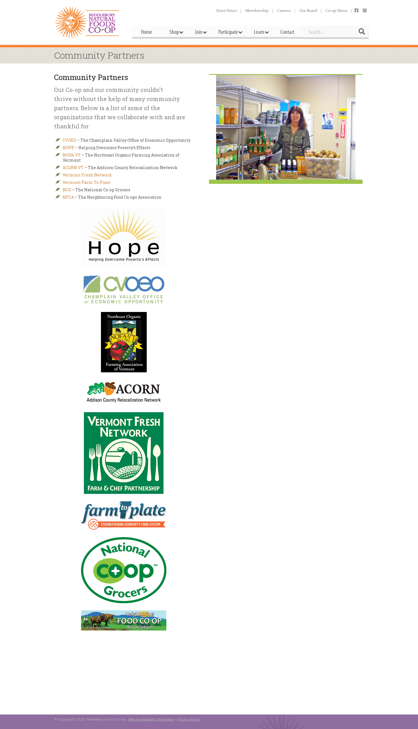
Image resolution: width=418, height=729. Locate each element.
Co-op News (336, 10)
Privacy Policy (188, 719)
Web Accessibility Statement (151, 719)
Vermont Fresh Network (87, 175)
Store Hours (226, 10)
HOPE (68, 147)
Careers (284, 10)
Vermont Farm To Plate (86, 182)
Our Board (308, 10)
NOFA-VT (72, 155)
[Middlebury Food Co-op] (88, 22)
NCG (67, 189)
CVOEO (69, 140)
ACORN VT (73, 167)
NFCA (68, 197)
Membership (257, 10)
